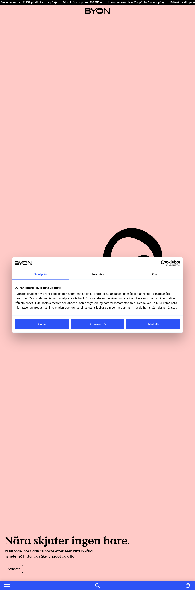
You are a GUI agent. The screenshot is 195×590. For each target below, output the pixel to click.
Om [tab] (154, 274)
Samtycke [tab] (40, 274)
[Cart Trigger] (188, 585)
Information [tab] (97, 274)
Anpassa (95, 323)
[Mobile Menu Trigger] (7, 585)
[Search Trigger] (97, 585)
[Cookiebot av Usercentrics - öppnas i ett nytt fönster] (163, 263)
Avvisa (42, 323)
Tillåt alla (153, 323)
